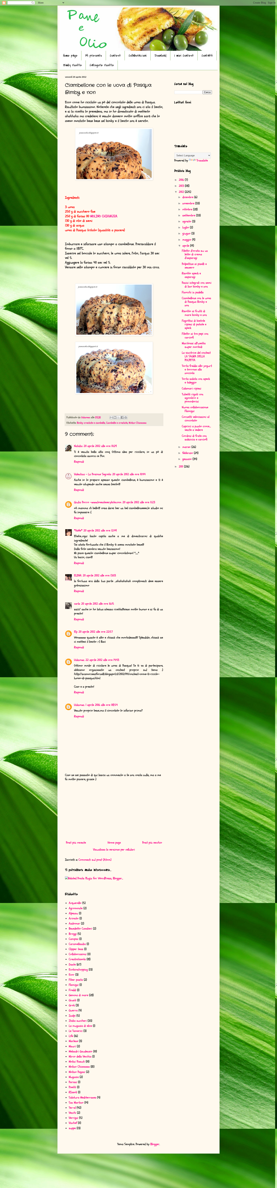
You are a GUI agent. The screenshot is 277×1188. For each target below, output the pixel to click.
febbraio (188, 453)
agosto (187, 221)
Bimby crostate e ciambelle (91, 423)
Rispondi (79, 462)
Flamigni (74, 985)
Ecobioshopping (78, 970)
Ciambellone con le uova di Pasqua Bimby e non (196, 301)
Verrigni (73, 1118)
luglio (186, 227)
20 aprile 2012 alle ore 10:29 (100, 446)
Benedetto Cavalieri (80, 929)
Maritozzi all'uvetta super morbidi (194, 345)
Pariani (73, 1082)
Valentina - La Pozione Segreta (92, 474)
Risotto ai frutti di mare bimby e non (194, 313)
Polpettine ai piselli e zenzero (194, 266)
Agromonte (76, 908)
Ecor (71, 975)
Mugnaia (74, 1077)
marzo (186, 447)
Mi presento (93, 55)
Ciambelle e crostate (117, 423)
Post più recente (76, 843)
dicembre (188, 197)
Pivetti (72, 1087)
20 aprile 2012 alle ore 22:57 (96, 632)
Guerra (73, 1010)
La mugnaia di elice (80, 1026)
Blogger (154, 1144)
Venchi (72, 1113)
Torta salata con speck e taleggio (196, 381)
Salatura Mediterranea (82, 1097)
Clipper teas (76, 949)
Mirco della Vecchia (80, 1056)
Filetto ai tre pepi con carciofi (195, 335)
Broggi (73, 934)
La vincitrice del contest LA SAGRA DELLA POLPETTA (196, 356)
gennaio (187, 459)
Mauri (72, 1046)
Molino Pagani (77, 1072)
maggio (187, 240)
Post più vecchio (152, 843)
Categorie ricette (102, 65)
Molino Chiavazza (137, 423)
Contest (115, 55)
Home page (70, 55)
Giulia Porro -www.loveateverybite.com (97, 502)
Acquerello (75, 903)
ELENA (78, 575)
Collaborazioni (138, 55)
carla (77, 604)
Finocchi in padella (193, 292)
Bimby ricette (72, 65)
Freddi (72, 990)
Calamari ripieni (191, 388)
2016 (182, 180)
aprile (186, 246)
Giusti (72, 1000)
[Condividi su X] (118, 417)
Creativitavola (77, 959)
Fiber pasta (76, 980)
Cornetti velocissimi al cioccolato (195, 419)
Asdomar (74, 923)
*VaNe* (78, 530)
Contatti (207, 55)
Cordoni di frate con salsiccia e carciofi (194, 438)
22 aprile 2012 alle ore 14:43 (102, 660)
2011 (181, 466)
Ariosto (74, 918)
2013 (182, 186)
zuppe (72, 1128)
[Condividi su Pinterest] (126, 417)
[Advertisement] (114, 811)
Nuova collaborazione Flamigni (195, 409)
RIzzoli (73, 1092)
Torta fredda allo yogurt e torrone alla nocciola (197, 369)
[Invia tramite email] (111, 417)
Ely (75, 632)
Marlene (73, 1041)
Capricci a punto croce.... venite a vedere (196, 428)
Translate (202, 160)
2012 (182, 192)
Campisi (73, 939)
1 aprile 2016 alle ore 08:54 (102, 705)
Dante (72, 964)
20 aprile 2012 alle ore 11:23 (138, 502)
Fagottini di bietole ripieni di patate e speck (194, 324)
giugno (186, 233)
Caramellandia (77, 944)
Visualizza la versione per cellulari (114, 849)
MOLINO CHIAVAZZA (103, 216)
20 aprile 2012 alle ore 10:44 (128, 474)
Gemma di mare (78, 995)
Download (160, 55)
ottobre (187, 209)
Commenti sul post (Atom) (95, 860)
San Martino (76, 1103)
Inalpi (72, 1016)
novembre (188, 203)
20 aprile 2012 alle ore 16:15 (97, 604)
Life (71, 1036)
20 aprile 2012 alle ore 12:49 (100, 530)
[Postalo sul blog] (115, 417)
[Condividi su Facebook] (122, 417)
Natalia (78, 446)
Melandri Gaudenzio (80, 1051)
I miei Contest (184, 55)
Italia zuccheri (78, 1021)
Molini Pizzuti (77, 1062)
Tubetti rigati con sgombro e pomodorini (192, 398)
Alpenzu (73, 913)
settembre (189, 215)
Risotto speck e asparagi (191, 275)
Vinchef (73, 1123)
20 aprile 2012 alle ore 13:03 (99, 575)
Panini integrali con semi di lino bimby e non (196, 284)
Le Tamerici (76, 1031)
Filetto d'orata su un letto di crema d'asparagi (195, 254)
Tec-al (72, 1108)
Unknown (79, 660)
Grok (72, 1005)
